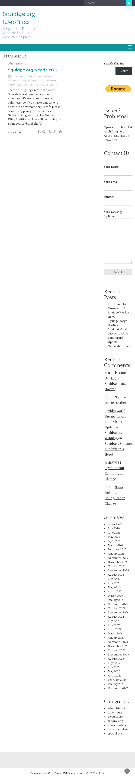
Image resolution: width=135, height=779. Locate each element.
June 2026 (114, 532)
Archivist (14, 81)
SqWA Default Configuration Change (115, 473)
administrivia (16, 63)
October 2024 (116, 608)
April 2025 (114, 591)
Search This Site (114, 63)
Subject (109, 197)
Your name (111, 166)
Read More (14, 132)
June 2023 (114, 667)
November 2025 (118, 562)
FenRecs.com (116, 716)
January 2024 (116, 637)
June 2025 (114, 583)
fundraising (115, 721)
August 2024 (116, 616)
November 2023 (118, 646)
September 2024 (118, 612)
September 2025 (118, 570)
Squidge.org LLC (32, 81)
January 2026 (116, 553)
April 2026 (114, 541)
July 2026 (114, 528)
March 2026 (115, 545)
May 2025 (114, 587)
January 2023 (116, 684)
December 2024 (118, 604)
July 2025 (114, 578)
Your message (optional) (113, 214)
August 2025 (116, 574)
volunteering (49, 85)
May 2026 (114, 536)
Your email (111, 181)
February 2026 (117, 549)
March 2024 (115, 633)
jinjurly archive (117, 729)
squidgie (18, 76)
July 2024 (114, 621)
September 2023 (118, 654)
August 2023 (116, 658)
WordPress (54, 773)
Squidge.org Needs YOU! (33, 70)
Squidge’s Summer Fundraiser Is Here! (118, 448)
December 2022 (118, 688)
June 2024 (114, 625)
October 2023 (117, 650)
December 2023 (118, 642)
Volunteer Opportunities (23, 85)
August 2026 (116, 524)
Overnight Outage (119, 346)
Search (124, 71)
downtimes (115, 712)
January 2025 (116, 600)
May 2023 (114, 671)
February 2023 (117, 679)
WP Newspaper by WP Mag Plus (83, 773)
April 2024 (114, 629)
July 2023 (114, 663)
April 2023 (114, 675)
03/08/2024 (35, 76)
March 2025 (115, 595)
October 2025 (117, 566)
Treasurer (52, 81)
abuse (47, 76)
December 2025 (118, 557)
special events (117, 733)
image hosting (117, 725)
